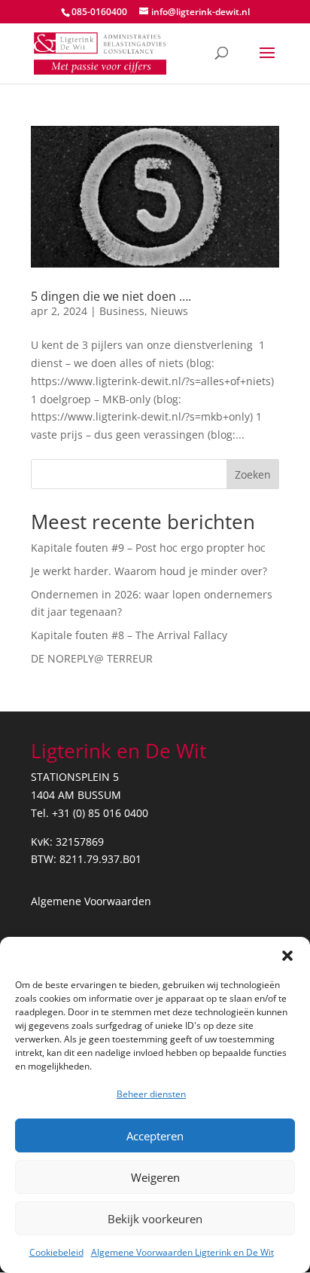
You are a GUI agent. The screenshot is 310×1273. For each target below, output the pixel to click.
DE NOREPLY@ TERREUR (92, 658)
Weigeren (155, 1177)
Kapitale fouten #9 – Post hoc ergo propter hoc (148, 547)
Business (121, 311)
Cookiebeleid (56, 1252)
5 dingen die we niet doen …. (112, 296)
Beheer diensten (151, 1094)
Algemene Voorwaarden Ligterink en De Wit (182, 1252)
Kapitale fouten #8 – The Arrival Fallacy (129, 635)
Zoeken (253, 474)
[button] (287, 955)
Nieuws (169, 311)
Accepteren (155, 1135)
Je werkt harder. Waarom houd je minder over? (149, 571)
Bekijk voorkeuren (155, 1218)
